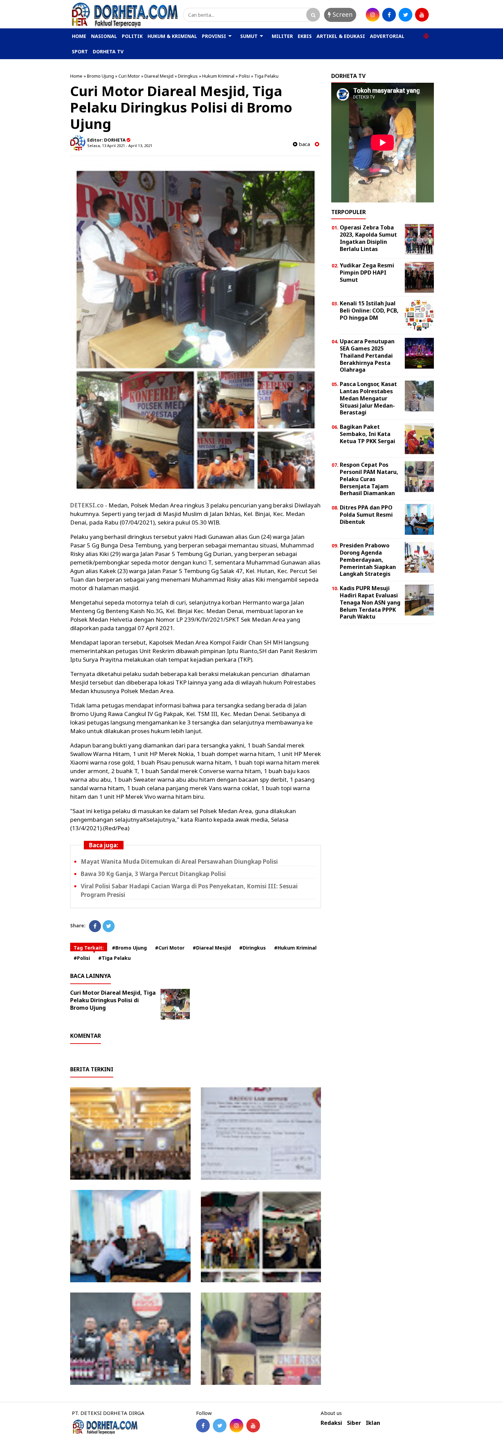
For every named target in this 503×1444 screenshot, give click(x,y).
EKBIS (305, 36)
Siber (354, 1423)
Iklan (373, 1423)
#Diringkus (252, 947)
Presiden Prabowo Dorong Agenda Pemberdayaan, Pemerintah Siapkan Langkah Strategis (368, 560)
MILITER (282, 36)
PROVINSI (214, 36)
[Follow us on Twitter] (220, 1425)
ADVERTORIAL (387, 36)
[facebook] (389, 15)
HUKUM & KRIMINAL (172, 36)
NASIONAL (104, 36)
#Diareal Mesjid (212, 947)
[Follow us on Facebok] (203, 1425)
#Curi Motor (169, 947)
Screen (341, 14)
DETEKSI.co (87, 505)
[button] (426, 33)
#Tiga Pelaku (114, 958)
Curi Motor (129, 76)
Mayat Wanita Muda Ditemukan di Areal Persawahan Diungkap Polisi (179, 861)
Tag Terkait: (89, 947)
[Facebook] (95, 926)
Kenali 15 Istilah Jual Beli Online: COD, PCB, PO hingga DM (369, 310)
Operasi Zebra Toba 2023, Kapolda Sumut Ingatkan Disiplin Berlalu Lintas (368, 238)
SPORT (80, 51)
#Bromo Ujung (129, 947)
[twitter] (405, 15)
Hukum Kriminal (218, 76)
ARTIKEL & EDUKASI (341, 36)
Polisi (244, 76)
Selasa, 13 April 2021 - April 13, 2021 (119, 145)
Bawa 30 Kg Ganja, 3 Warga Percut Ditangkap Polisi (153, 874)
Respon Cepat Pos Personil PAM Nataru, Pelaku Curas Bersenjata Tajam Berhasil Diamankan (369, 479)
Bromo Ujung (100, 76)
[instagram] (372, 15)
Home (76, 76)
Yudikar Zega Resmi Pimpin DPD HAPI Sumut (367, 272)
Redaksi (331, 1423)
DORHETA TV (108, 51)
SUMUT (249, 36)
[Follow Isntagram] (236, 1425)
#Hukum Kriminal (295, 947)
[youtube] (422, 15)
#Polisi (82, 958)
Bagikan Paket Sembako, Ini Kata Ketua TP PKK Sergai (367, 434)
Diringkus (188, 76)
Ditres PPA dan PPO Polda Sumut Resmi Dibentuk (366, 515)
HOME (79, 36)
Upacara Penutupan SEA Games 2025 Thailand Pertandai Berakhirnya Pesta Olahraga (367, 355)
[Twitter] (109, 926)
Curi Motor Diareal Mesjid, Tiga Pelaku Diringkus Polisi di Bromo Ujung (113, 1000)
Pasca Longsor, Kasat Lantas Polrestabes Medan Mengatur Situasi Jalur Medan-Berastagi (368, 398)
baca (303, 144)
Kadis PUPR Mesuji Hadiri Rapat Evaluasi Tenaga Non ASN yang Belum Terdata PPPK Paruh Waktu (370, 602)
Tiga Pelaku (266, 76)
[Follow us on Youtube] (253, 1425)
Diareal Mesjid (158, 76)
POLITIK (132, 36)
